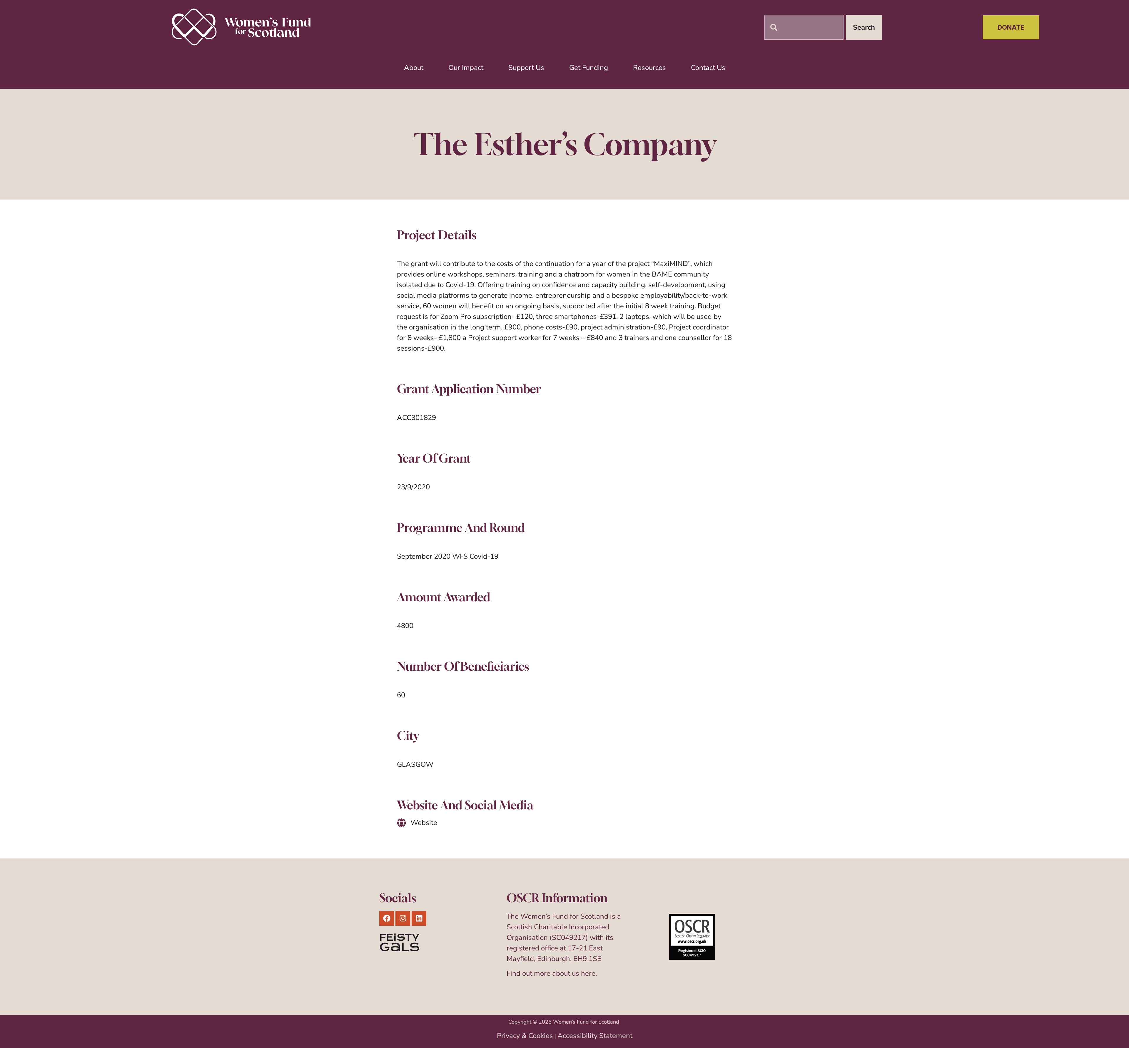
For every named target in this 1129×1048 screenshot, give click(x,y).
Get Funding (588, 67)
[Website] (401, 822)
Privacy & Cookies (525, 1035)
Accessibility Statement (594, 1035)
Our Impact (465, 67)
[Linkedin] (419, 918)
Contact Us (708, 67)
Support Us (526, 67)
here (588, 973)
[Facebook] (386, 918)
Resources (649, 67)
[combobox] (804, 27)
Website (423, 822)
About (413, 67)
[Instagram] (402, 918)
